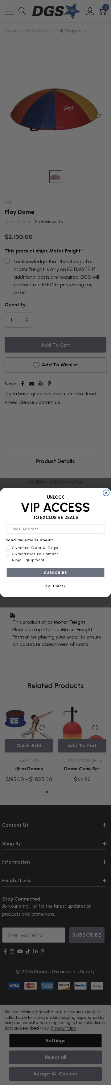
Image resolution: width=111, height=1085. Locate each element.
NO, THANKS (55, 585)
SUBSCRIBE (55, 573)
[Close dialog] (106, 492)
